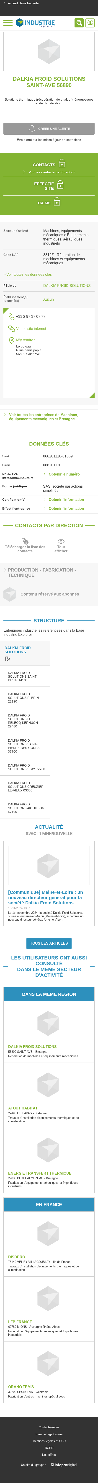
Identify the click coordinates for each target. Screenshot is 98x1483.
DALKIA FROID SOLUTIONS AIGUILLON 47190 (26, 807)
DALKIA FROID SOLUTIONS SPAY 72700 (26, 767)
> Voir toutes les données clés (27, 274)
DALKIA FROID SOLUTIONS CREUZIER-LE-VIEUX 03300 (26, 786)
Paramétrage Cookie (49, 1434)
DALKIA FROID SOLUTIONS (67, 286)
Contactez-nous (49, 1427)
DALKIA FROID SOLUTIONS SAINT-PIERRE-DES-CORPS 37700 (23, 746)
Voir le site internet (31, 329)
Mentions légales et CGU (49, 1441)
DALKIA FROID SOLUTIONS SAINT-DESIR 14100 (23, 676)
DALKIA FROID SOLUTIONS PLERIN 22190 (23, 697)
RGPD (49, 1448)
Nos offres (49, 1454)
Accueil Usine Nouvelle (23, 3)
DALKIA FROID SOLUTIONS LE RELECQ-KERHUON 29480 (23, 720)
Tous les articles (49, 943)
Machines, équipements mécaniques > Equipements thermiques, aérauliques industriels (65, 237)
